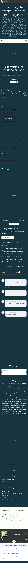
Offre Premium (3, 520)
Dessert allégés (14, 79)
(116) (4, 495)
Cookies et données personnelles (13, 520)
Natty (12, 413)
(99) (3, 497)
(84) (7, 499)
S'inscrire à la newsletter (7, 237)
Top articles (18, 516)
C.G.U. (10, 518)
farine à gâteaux (8, 118)
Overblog (22, 510)
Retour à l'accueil (14, 223)
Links (2, 481)
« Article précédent (6, 220)
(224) (5, 491)
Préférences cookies (23, 520)
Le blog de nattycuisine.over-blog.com (14, 11)
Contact (23, 516)
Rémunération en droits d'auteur (19, 518)
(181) (11, 493)
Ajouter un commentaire (14, 275)
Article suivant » (22, 220)
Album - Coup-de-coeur (7, 479)
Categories (4, 75)
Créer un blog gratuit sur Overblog (8, 516)
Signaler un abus (5, 518)
